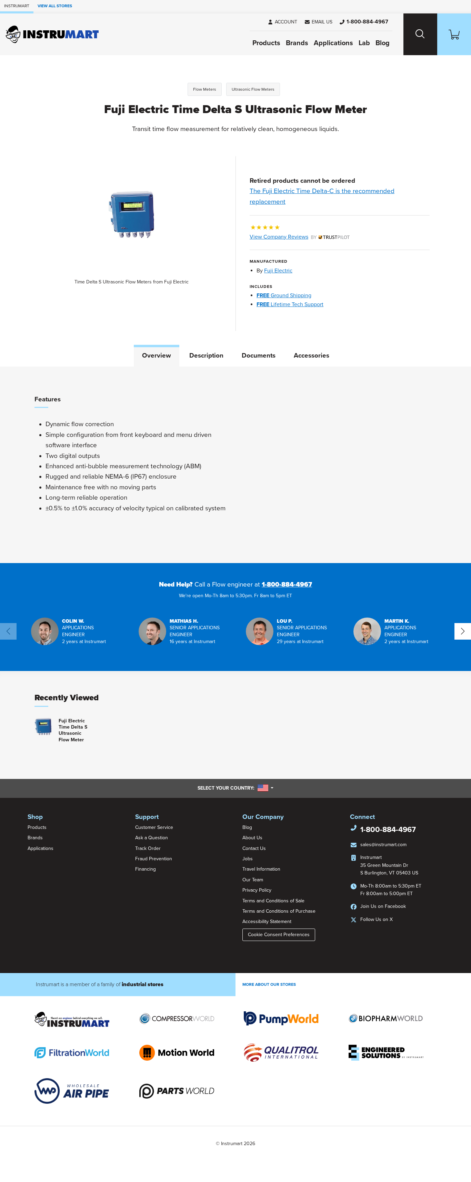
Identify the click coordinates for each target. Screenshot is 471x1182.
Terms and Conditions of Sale (273, 901)
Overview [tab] (156, 355)
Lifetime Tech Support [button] (290, 304)
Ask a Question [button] (151, 838)
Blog (382, 43)
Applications (333, 43)
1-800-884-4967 (287, 584)
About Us (252, 838)
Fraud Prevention (153, 859)
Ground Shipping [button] (284, 295)
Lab (364, 43)
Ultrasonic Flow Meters (253, 89)
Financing (145, 869)
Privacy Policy (256, 890)
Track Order (148, 848)
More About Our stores (269, 984)
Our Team (252, 880)
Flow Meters (204, 89)
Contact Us (254, 848)
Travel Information (261, 869)
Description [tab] (206, 355)
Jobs (247, 859)
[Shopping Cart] (454, 34)
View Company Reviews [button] (295, 236)
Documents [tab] (258, 355)
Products (266, 43)
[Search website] (420, 34)
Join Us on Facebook (383, 906)
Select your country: (235, 788)
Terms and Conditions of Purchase (278, 911)
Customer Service (154, 827)
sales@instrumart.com (383, 845)
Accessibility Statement (266, 921)
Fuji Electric (278, 270)
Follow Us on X (376, 919)
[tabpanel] (235, 465)
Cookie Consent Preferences (279, 935)
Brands (297, 43)
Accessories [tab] (311, 355)
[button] (318, 22)
